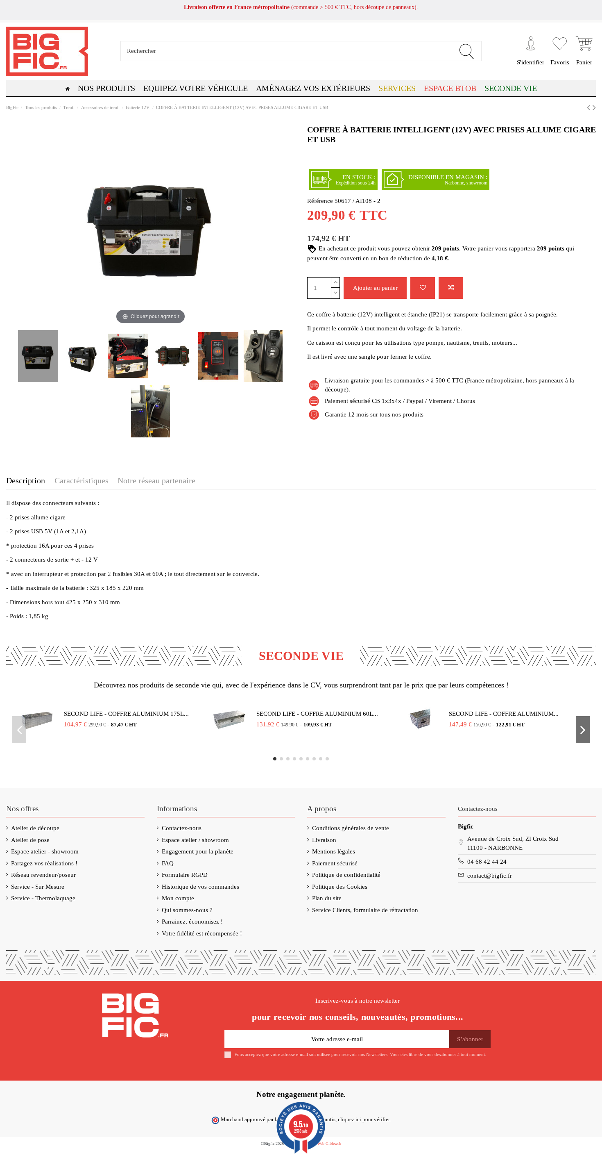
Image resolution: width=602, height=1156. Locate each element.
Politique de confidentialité (346, 875)
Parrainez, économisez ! (192, 921)
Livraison (324, 840)
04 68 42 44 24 (487, 861)
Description (25, 480)
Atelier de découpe (35, 828)
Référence (320, 201)
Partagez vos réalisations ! (44, 863)
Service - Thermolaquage (43, 898)
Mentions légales (333, 851)
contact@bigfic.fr (489, 875)
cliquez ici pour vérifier (363, 1119)
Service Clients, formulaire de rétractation (365, 910)
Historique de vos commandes (200, 886)
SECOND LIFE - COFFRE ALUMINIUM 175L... (126, 713)
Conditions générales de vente (350, 828)
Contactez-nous (181, 828)
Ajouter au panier (375, 287)
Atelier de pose (30, 840)
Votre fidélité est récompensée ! (202, 933)
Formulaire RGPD (185, 875)
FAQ (168, 863)
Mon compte (178, 898)
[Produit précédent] (590, 107)
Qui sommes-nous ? (187, 910)
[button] (450, 88)
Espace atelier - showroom (45, 851)
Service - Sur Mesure (37, 886)
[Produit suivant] (594, 107)
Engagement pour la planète (197, 851)
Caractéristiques (81, 480)
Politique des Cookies (339, 886)
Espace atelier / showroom (195, 840)
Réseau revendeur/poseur (43, 875)
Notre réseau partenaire (156, 480)
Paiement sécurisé (335, 863)
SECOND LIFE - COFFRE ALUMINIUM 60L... (317, 713)
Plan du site (327, 898)
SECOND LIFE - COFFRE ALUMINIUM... (504, 713)
